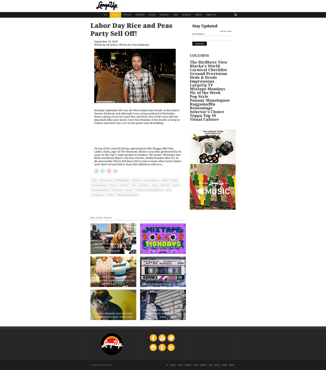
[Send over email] (115, 171)
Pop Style (199, 96)
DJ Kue (174, 180)
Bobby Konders (122, 180)
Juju (134, 185)
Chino (165, 180)
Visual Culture (204, 119)
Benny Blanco (106, 180)
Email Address (198, 34)
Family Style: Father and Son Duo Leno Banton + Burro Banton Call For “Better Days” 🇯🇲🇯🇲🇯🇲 (113, 280)
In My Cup (124, 185)
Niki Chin (165, 185)
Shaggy (129, 190)
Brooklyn (137, 180)
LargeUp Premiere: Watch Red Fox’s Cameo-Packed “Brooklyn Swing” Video (163, 313)
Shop (198, 15)
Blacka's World (205, 66)
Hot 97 (113, 185)
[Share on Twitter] (103, 171)
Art (175, 15)
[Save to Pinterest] (109, 171)
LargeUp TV (201, 85)
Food (152, 15)
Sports (140, 15)
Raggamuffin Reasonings (202, 105)
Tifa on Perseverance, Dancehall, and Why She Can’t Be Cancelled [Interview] (113, 247)
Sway (168, 190)
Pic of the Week (205, 92)
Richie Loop (118, 190)
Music (115, 15)
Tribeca (110, 195)
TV (105, 15)
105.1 (94, 180)
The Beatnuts (97, 195)
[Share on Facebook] (96, 171)
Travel (164, 15)
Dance (186, 15)
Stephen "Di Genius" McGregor (149, 190)
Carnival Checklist (208, 69)
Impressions (202, 81)
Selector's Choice (207, 111)
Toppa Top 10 (203, 115)
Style (127, 15)
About (210, 15)
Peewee (176, 185)
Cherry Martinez (152, 180)
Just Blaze (144, 185)
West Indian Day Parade (127, 195)
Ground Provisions (208, 73)
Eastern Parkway (99, 185)
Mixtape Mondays (207, 88)
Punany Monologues (210, 100)
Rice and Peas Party (100, 190)
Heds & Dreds (203, 77)
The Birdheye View (208, 62)
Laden (154, 185)
